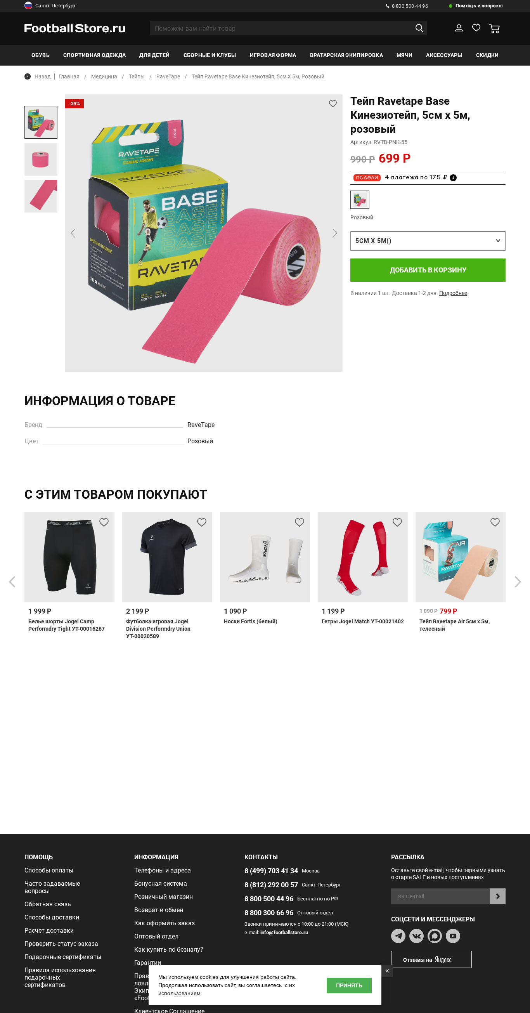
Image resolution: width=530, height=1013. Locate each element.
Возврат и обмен (158, 910)
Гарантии (147, 962)
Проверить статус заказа (61, 943)
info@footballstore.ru (284, 932)
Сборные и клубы (210, 55)
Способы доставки (51, 917)
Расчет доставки (49, 930)
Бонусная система (160, 883)
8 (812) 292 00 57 (271, 885)
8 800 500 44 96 (410, 6)
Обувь (40, 55)
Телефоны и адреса (162, 870)
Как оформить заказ (164, 923)
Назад (42, 76)
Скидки (487, 55)
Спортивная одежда (94, 55)
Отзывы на (417, 960)
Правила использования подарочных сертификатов (60, 977)
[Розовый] (360, 200)
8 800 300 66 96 (268, 913)
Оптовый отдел (156, 936)
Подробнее (453, 293)
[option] (40, 122)
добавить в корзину (428, 270)
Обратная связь (47, 904)
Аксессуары (444, 55)
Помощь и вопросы (479, 6)
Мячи (404, 55)
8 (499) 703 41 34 (271, 871)
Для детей (154, 55)
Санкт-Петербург (55, 6)
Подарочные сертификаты (62, 957)
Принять (349, 985)
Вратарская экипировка (346, 55)
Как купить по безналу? (168, 949)
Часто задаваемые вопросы (52, 887)
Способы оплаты (48, 870)
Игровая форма (273, 55)
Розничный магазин (163, 896)
